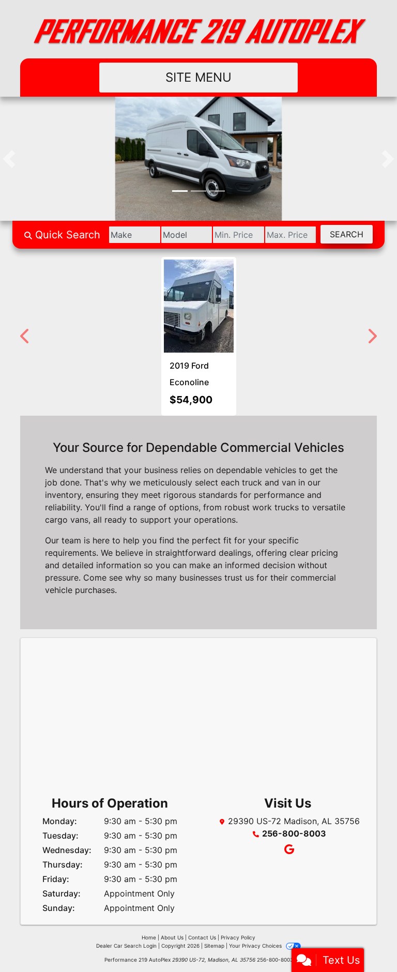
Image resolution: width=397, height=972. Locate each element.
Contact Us (202, 937)
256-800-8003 (294, 833)
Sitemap (214, 946)
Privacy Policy (238, 937)
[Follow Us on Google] (287, 850)
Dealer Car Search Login (126, 946)
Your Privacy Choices (256, 946)
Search (346, 234)
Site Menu (198, 77)
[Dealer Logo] (199, 29)
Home (149, 937)
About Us (172, 937)
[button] (9, 159)
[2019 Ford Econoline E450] (198, 306)
